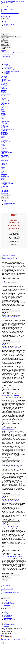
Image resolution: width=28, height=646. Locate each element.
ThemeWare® (4, 635)
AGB (5, 611)
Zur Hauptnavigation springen (13, 2)
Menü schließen (6, 47)
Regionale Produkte (5, 16)
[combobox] (7, 37)
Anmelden (3, 50)
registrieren (5, 51)
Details (3, 281)
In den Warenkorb (6, 392)
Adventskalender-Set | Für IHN (9, 258)
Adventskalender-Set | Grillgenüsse (10, 316)
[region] (14, 418)
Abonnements (9, 54)
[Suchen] (16, 37)
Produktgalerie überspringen (8, 255)
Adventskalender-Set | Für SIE (9, 284)
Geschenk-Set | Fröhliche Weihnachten (11, 466)
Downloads (3, 54)
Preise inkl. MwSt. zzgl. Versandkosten (11, 278)
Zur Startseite (14, 246)
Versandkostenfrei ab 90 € (7, 9)
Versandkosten (7, 605)
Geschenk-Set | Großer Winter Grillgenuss (12, 556)
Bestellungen (22, 52)
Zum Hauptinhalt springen (7, 1)
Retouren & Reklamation (9, 24)
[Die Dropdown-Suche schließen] (19, 37)
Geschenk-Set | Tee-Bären (8, 429)
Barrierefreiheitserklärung (10, 619)
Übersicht (3, 52)
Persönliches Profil (9, 52)
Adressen (16, 52)
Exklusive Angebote (5, 6)
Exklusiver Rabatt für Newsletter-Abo (10, 13)
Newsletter (6, 601)
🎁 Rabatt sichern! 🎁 (6, 636)
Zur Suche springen (18, 1)
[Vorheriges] (3, 580)
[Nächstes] (6, 580)
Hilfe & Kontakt (7, 602)
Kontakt (5, 21)
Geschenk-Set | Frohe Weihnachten (10, 395)
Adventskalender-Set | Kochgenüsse (10, 500)
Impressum (6, 25)
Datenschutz (6, 614)
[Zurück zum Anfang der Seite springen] (2, 643)
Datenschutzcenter (8, 615)
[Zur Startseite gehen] (14, 32)
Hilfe (5, 22)
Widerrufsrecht (7, 616)
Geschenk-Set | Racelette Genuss (10, 526)
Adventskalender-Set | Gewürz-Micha (11, 347)
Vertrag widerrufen (8, 618)
